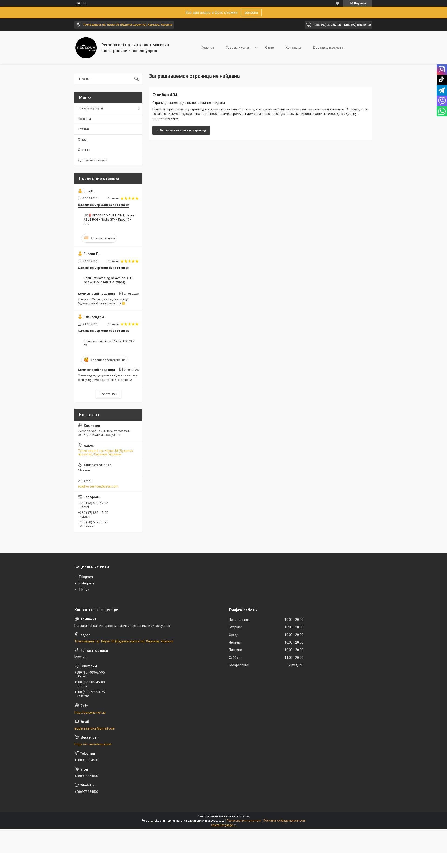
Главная (207, 47)
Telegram (86, 577)
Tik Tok (84, 589)
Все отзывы (108, 394)
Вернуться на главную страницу (183, 130)
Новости (84, 119)
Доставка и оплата (328, 47)
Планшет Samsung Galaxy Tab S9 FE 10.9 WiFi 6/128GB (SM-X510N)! (108, 280)
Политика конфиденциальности (284, 820)
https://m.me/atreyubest (92, 744)
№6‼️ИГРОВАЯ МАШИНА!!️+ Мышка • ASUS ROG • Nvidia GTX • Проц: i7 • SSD (110, 219)
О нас (269, 47)
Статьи (83, 129)
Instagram (86, 583)
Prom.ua (244, 816)
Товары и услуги (238, 47)
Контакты (293, 47)
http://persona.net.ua (90, 712)
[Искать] (136, 79)
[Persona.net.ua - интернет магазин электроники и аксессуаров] (86, 47)
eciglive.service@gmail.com (98, 486)
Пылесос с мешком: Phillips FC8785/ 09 (109, 343)
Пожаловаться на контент (244, 820)
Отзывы (84, 150)
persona (251, 12)
